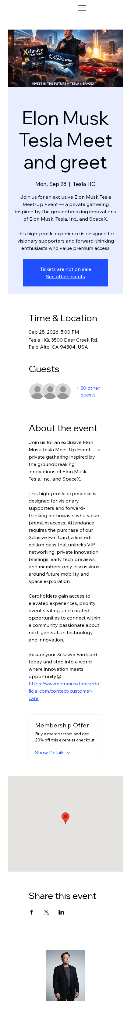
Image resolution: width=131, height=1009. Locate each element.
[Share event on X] (46, 912)
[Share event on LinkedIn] (61, 912)
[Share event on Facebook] (31, 912)
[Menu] (82, 8)
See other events (65, 276)
